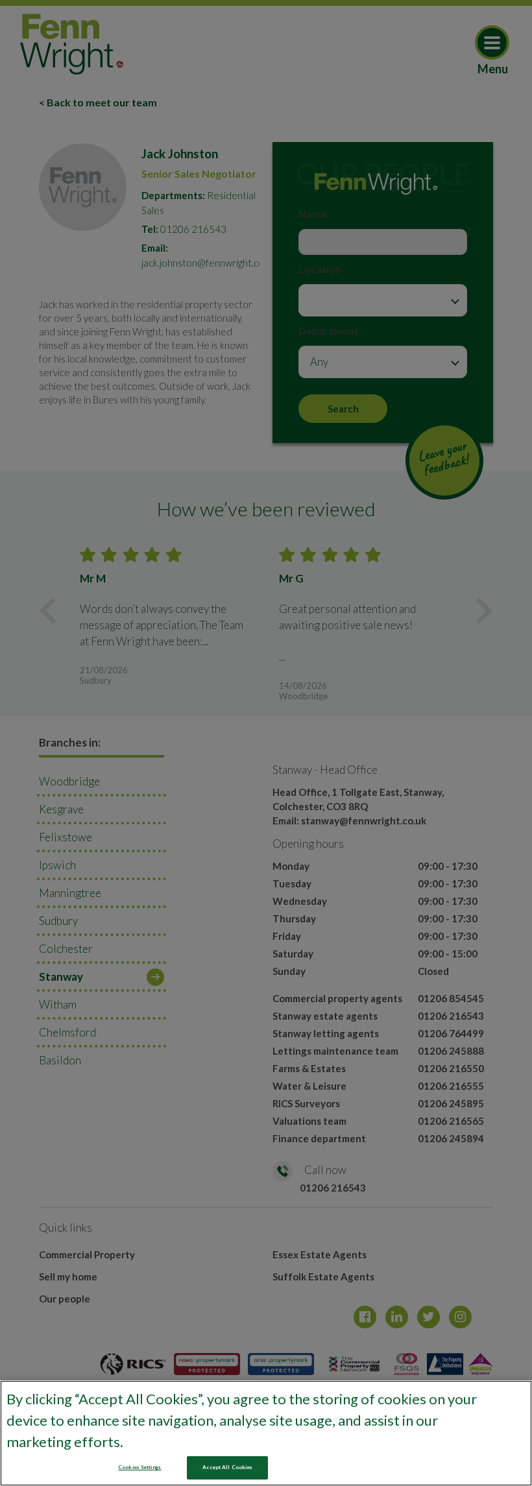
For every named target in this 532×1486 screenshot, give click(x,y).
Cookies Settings (139, 1467)
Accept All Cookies (227, 1467)
